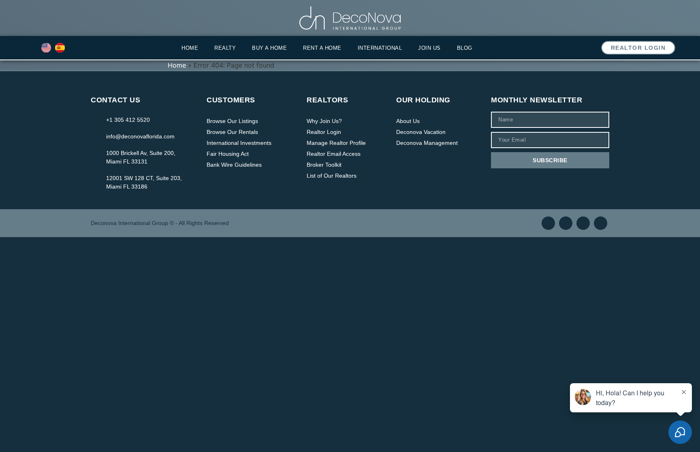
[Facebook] (548, 223)
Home (189, 48)
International (380, 48)
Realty (225, 48)
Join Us (429, 48)
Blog (464, 48)
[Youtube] (583, 223)
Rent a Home (322, 48)
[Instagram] (565, 223)
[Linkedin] (600, 223)
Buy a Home (269, 48)
